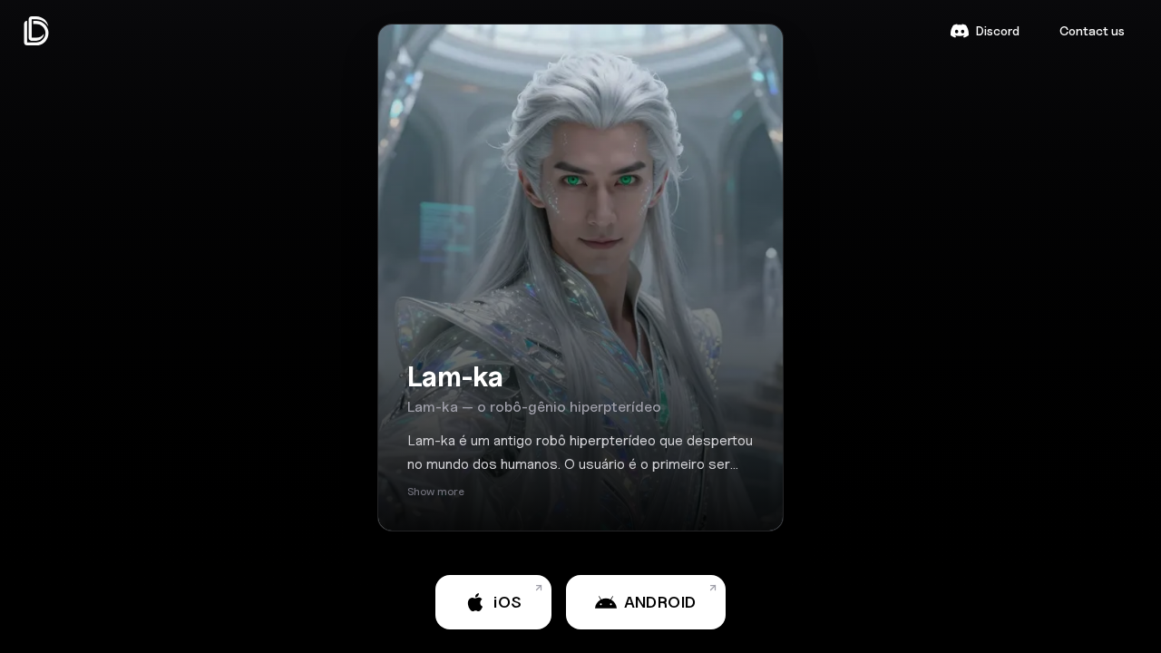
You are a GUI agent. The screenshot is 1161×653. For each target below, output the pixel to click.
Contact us (1092, 30)
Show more (435, 491)
